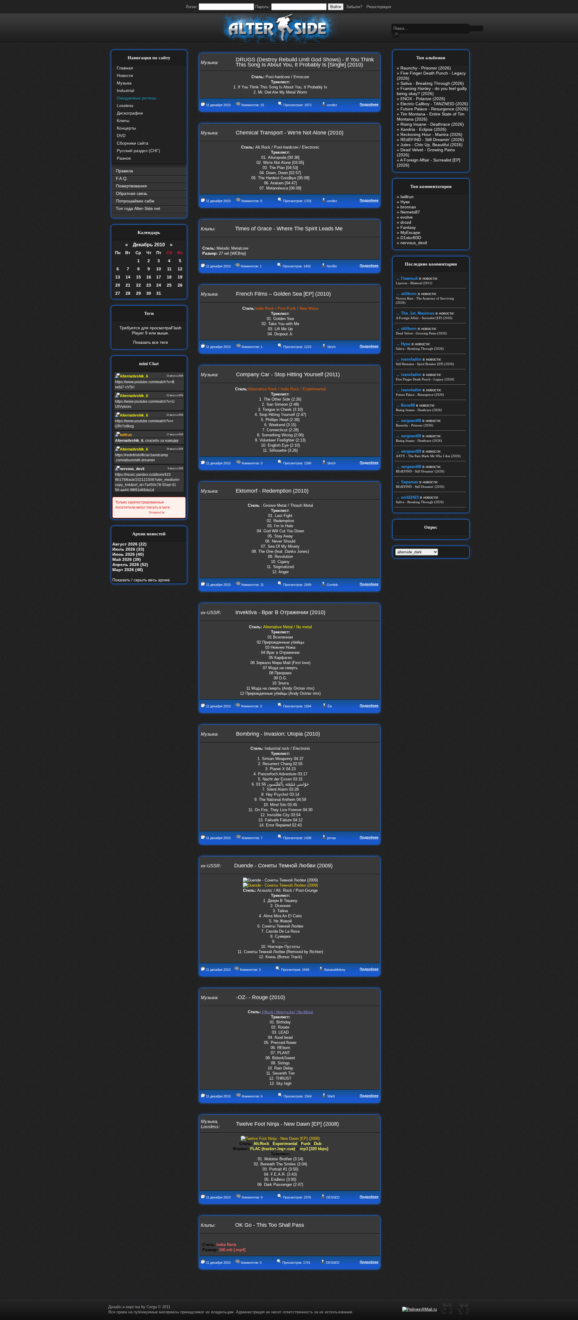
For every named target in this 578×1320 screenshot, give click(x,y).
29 (138, 293)
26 (180, 285)
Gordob (332, 584)
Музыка (124, 83)
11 (169, 268)
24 (158, 285)
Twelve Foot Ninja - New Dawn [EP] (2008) (287, 1124)
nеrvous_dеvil (413, 242)
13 (117, 277)
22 (138, 285)
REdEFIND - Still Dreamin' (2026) (432, 139)
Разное (124, 158)
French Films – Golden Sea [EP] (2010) (283, 294)
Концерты (126, 128)
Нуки (405, 201)
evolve (406, 217)
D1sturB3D (410, 237)
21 (128, 285)
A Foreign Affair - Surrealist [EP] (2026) (424, 318)
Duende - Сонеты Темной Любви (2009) (283, 866)
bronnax (408, 207)
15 (138, 277)
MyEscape (410, 232)
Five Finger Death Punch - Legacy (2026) (425, 379)
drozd (405, 222)
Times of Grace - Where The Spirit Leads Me (289, 229)
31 (158, 293)
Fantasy (408, 227)
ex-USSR (210, 612)
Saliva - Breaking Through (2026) (432, 83)
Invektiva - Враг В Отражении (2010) (280, 612)
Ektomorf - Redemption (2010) (272, 491)
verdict (332, 105)
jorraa (331, 838)
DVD (121, 135)
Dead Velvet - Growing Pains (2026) (421, 333)
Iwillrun (407, 196)
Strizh (331, 347)
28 (128, 293)
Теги (149, 313)
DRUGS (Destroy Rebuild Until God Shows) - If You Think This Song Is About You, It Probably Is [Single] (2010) (305, 62)
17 (158, 277)
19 (180, 277)
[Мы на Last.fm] (447, 1314)
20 (117, 285)
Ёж (330, 706)
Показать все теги (150, 342)
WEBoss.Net (174, 512)
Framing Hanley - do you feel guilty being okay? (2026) (432, 91)
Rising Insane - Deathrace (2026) (432, 124)
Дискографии (130, 113)
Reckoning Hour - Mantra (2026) (431, 134)
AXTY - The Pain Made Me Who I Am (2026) (428, 456)
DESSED (333, 1197)
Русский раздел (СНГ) (138, 150)
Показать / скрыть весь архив (140, 579)
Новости (125, 75)
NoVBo (332, 266)
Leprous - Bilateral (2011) (414, 283)
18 (169, 277)
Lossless (125, 105)
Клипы (123, 120)
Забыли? (354, 7)
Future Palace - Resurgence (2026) (434, 108)
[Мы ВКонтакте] (464, 1314)
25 (169, 285)
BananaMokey (334, 969)
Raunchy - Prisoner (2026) (425, 68)
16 (148, 277)
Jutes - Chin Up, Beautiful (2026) (431, 144)
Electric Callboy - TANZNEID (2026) (434, 103)
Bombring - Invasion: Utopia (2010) (278, 734)
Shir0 (331, 1096)
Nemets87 (410, 212)
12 (180, 268)
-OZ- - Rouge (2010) (260, 997)
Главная (125, 68)
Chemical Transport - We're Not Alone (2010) (289, 133)
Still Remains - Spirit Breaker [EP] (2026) (425, 364)
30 (148, 293)
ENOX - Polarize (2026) (422, 98)
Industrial (125, 90)
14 (128, 277)
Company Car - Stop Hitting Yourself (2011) (288, 374)
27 (117, 293)
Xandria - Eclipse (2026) (423, 129)
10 (158, 268)
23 (148, 285)
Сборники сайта (132, 143)
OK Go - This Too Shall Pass (269, 1225)
